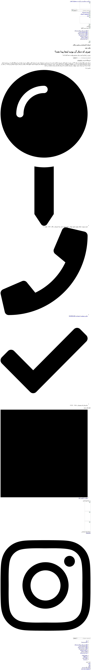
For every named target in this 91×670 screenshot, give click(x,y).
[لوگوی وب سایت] (85, 8)
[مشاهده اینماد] (87, 530)
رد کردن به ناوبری (86, 1)
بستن (89, 663)
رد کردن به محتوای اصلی (76, 1)
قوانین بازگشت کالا (83, 498)
